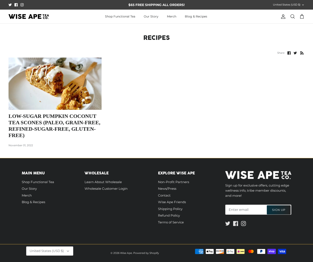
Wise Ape (126, 253)
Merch (171, 16)
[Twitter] (10, 4)
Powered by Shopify (146, 253)
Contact (164, 195)
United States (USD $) (286, 4)
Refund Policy (169, 215)
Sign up (278, 209)
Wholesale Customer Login (106, 189)
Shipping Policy (170, 209)
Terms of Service (171, 222)
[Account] (282, 16)
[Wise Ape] (29, 16)
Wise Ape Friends (172, 202)
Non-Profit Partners (173, 182)
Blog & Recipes (196, 16)
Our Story (151, 16)
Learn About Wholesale (103, 182)
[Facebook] (16, 4)
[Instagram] (22, 4)
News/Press (167, 189)
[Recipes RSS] (301, 52)
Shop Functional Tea (120, 16)
